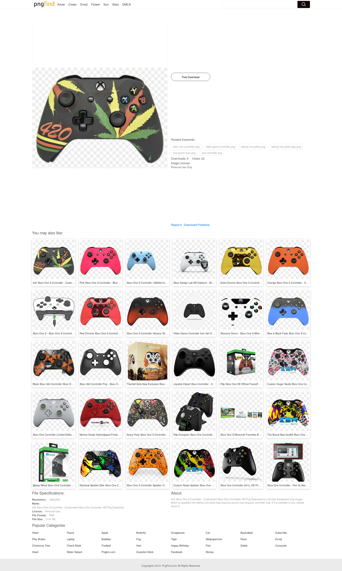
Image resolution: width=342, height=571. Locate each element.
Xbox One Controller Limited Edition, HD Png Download (64, 434)
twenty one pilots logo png (286, 146)
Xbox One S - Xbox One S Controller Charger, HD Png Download (69, 333)
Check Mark (74, 545)
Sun (106, 4)
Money (210, 552)
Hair (138, 545)
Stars (115, 4)
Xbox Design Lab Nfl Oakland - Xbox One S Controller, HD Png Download (214, 282)
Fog (138, 539)
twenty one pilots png (253, 146)
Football (106, 545)
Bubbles (106, 539)
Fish (208, 545)
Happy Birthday (180, 545)
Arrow (61, 4)
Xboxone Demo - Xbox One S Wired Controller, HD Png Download (257, 333)
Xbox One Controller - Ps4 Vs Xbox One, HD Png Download (301, 485)
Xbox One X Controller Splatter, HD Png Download (155, 485)
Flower (95, 4)
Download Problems (197, 225)
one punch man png (184, 153)
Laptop (71, 539)
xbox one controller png (186, 146)
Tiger (174, 539)
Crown (72, 4)
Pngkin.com (108, 552)
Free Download (190, 77)
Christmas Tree (41, 545)
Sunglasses (178, 532)
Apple (105, 532)
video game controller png (220, 146)
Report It (176, 225)
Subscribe (281, 532)
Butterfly (141, 532)
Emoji (84, 4)
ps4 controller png (212, 153)
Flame (70, 532)
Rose (243, 539)
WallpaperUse (214, 539)
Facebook (176, 552)
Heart (35, 532)
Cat (208, 532)
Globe (243, 545)
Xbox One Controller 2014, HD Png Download (246, 485)
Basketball (246, 532)
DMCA (126, 4)
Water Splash (74, 552)
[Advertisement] (99, 43)
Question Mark (145, 552)
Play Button (38, 539)
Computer (281, 545)
